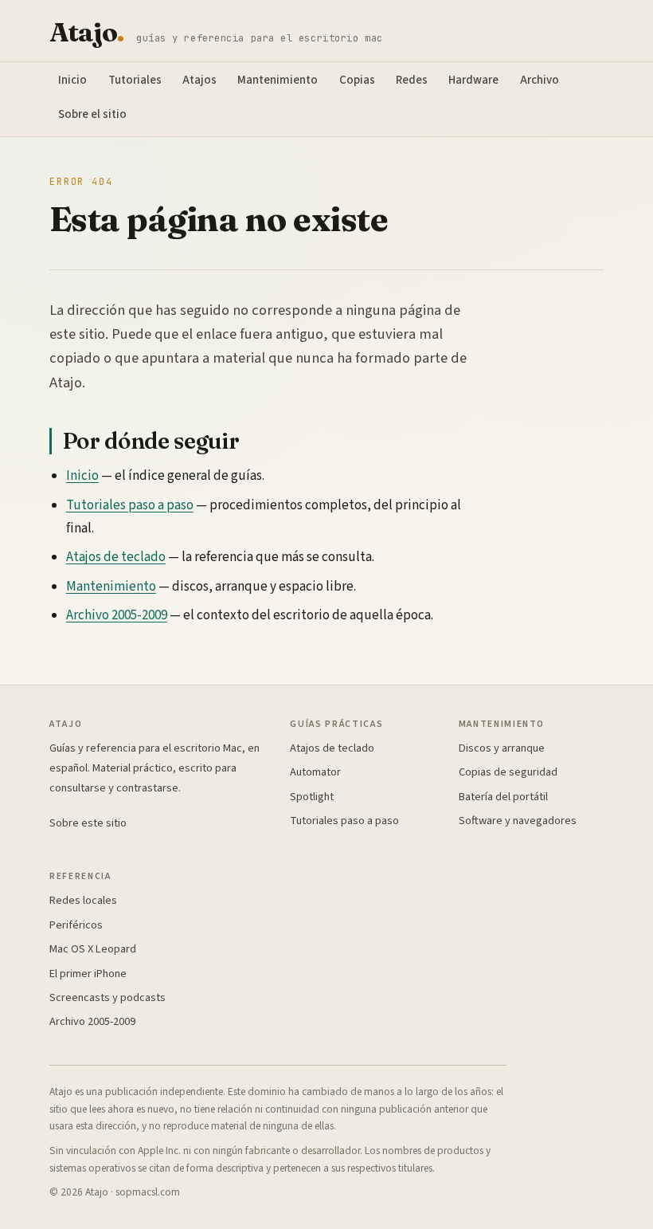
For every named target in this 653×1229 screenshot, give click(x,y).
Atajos (199, 80)
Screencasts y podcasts (107, 997)
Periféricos (76, 925)
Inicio (72, 80)
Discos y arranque (502, 748)
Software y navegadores (518, 820)
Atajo (86, 32)
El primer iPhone (88, 973)
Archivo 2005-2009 (116, 615)
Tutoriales (135, 80)
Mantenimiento (277, 80)
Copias (357, 80)
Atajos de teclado (116, 557)
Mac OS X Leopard (92, 948)
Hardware (473, 80)
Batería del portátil (503, 796)
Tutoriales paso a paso (130, 505)
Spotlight (312, 796)
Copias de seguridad (508, 772)
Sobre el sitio (92, 114)
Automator (315, 772)
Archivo (539, 80)
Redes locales (83, 900)
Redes (412, 80)
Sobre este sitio (88, 823)
